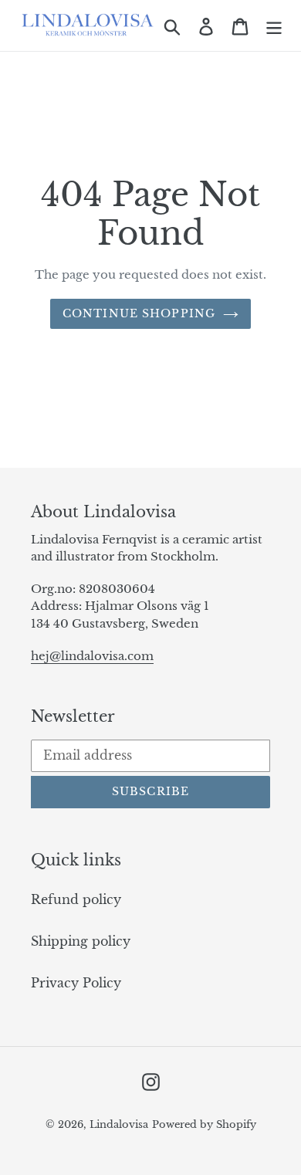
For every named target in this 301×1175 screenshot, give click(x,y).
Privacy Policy (76, 982)
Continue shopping (139, 313)
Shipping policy (80, 941)
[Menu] (274, 25)
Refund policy (76, 899)
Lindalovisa (119, 1124)
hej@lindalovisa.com (92, 655)
